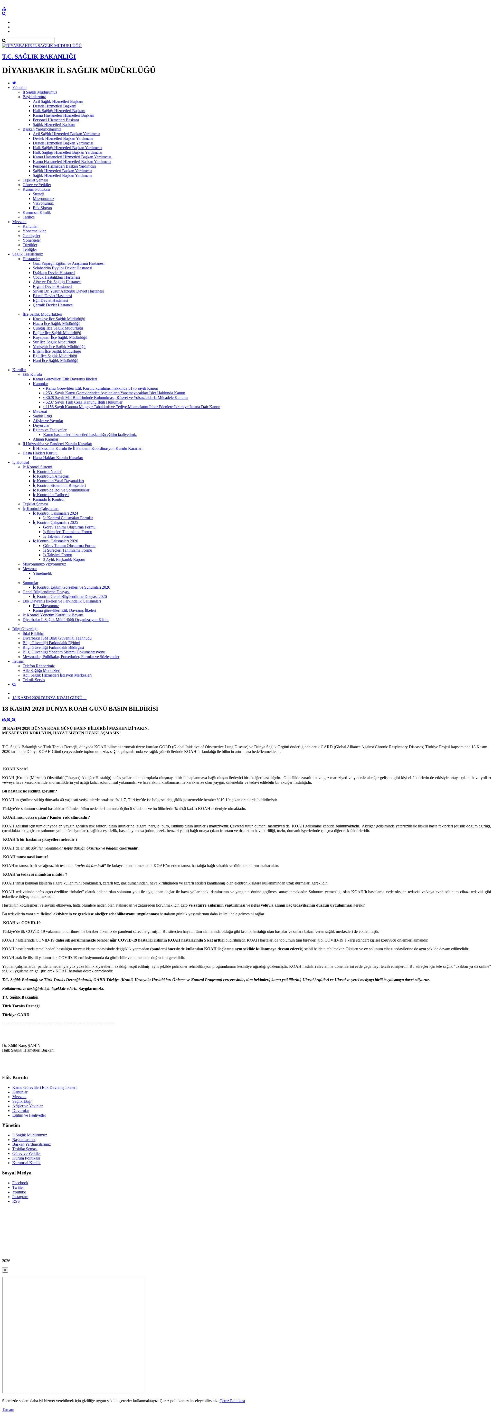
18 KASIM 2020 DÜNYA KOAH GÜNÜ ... (49, 698)
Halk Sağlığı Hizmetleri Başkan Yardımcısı (67, 147)
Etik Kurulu (32, 374)
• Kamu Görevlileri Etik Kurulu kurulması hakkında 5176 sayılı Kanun (100, 388)
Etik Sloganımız (46, 606)
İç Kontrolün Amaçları (51, 476)
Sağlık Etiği (42, 416)
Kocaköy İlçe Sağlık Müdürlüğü (59, 319)
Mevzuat (19, 222)
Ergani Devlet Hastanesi (52, 286)
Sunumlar (30, 582)
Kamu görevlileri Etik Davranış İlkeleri (64, 610)
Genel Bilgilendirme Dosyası (46, 592)
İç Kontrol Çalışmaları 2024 (55, 513)
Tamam (8, 1409)
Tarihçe (29, 217)
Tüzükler (30, 245)
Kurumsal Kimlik (37, 212)
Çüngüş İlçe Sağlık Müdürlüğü (58, 328)
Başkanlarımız (34, 97)
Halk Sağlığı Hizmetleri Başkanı (59, 110)
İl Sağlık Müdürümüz (40, 92)
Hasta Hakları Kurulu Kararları (58, 457)
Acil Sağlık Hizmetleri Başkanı (58, 101)
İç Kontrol (20, 462)
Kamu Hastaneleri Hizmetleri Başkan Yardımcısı (72, 161)
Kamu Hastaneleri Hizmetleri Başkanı (63, 115)
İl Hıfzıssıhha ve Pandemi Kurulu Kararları (57, 444)
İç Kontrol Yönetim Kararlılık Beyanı (53, 615)
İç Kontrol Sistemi (37, 467)
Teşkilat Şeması (35, 180)
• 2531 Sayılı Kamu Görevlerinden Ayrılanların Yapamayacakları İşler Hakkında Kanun (114, 393)
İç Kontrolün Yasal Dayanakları (58, 481)
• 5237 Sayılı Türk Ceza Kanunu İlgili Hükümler (82, 402)
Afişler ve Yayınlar (48, 420)
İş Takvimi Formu (57, 536)
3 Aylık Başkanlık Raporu (64, 559)
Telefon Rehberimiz (39, 666)
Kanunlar (30, 226)
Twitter (18, 1187)
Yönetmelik (42, 573)
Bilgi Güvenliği (24, 629)
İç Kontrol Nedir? (47, 471)
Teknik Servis (34, 680)
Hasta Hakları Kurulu (40, 453)
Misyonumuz (43, 198)
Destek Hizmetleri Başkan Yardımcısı (63, 138)
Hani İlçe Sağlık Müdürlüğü (55, 360)
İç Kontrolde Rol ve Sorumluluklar (61, 490)
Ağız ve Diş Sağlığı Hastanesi (57, 282)
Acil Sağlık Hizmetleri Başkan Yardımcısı (66, 134)
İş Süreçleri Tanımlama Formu (67, 532)
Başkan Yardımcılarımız (42, 129)
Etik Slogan (42, 208)
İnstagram (20, 1196)
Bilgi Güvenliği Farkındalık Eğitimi (51, 643)
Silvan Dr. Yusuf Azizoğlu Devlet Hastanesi (68, 291)
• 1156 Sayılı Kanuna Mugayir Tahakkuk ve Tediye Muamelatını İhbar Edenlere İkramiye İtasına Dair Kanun (131, 407)
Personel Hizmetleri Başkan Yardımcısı (64, 166)
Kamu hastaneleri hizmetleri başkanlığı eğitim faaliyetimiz (90, 434)
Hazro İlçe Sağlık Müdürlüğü (56, 323)
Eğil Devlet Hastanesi (50, 300)
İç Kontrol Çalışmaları (41, 508)
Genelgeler (31, 235)
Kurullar (19, 370)
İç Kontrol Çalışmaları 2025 (55, 522)
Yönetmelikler (34, 231)
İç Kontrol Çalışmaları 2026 (55, 541)
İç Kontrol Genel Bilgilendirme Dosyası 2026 (70, 596)
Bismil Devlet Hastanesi (52, 296)
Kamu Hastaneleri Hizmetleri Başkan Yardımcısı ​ (72, 157)
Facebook (20, 1183)
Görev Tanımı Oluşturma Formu (69, 527)
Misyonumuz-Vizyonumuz (44, 564)
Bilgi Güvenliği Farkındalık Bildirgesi (53, 647)
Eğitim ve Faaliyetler (50, 430)
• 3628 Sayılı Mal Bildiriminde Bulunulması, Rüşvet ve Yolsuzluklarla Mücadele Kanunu (115, 397)
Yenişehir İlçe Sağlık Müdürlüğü (59, 346)
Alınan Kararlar (45, 439)
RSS (16, 1201)
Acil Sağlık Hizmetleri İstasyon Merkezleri (57, 675)
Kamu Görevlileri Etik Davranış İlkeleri (65, 379)
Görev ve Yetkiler (37, 185)
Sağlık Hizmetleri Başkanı (54, 124)
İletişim (18, 661)
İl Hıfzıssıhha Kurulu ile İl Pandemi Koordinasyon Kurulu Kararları (88, 448)
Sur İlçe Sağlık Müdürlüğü (54, 342)
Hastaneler (31, 259)
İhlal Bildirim (33, 633)
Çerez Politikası (232, 1401)
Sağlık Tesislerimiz (27, 254)
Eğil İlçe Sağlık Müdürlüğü (55, 356)
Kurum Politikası (36, 189)
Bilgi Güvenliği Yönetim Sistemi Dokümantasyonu (64, 652)
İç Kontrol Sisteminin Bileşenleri (59, 485)
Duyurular (41, 425)
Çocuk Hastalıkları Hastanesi (56, 277)
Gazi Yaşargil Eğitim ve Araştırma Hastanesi (69, 263)
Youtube (19, 1192)
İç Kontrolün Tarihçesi (51, 494)
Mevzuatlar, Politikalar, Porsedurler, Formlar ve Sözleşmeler (71, 656)
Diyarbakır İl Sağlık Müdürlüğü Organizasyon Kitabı (66, 619)
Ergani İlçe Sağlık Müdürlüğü (57, 351)
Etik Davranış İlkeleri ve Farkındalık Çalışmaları (62, 601)
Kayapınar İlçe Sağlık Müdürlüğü (60, 337)
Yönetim (19, 87)
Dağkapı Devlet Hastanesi (54, 272)
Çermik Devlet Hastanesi (53, 305)
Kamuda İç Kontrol (48, 499)
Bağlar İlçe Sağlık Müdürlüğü (57, 333)
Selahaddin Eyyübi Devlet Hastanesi (62, 268)
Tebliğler (30, 249)
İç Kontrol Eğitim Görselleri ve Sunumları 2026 (71, 587)
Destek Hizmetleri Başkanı (54, 106)
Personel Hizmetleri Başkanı (56, 120)
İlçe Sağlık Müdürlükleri (42, 314)
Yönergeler (32, 240)
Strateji (38, 194)
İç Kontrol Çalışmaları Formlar (68, 518)
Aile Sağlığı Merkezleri (41, 670)
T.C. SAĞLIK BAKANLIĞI (39, 56)
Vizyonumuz (43, 203)
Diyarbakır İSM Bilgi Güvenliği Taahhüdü (57, 638)
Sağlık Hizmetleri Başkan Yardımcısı (62, 171)
